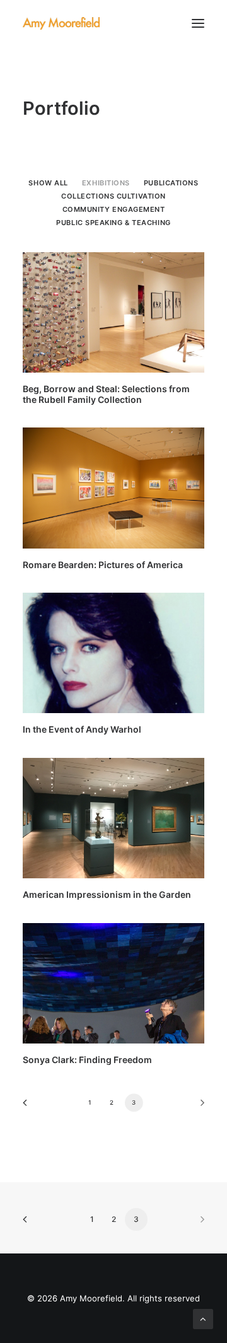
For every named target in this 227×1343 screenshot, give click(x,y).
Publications (171, 182)
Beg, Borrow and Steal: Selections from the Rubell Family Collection (106, 394)
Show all (47, 182)
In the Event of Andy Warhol (82, 729)
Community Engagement (113, 209)
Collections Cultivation (113, 196)
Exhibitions (106, 182)
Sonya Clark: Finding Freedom (87, 1059)
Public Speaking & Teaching (113, 222)
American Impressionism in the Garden (107, 894)
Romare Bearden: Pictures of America (103, 564)
